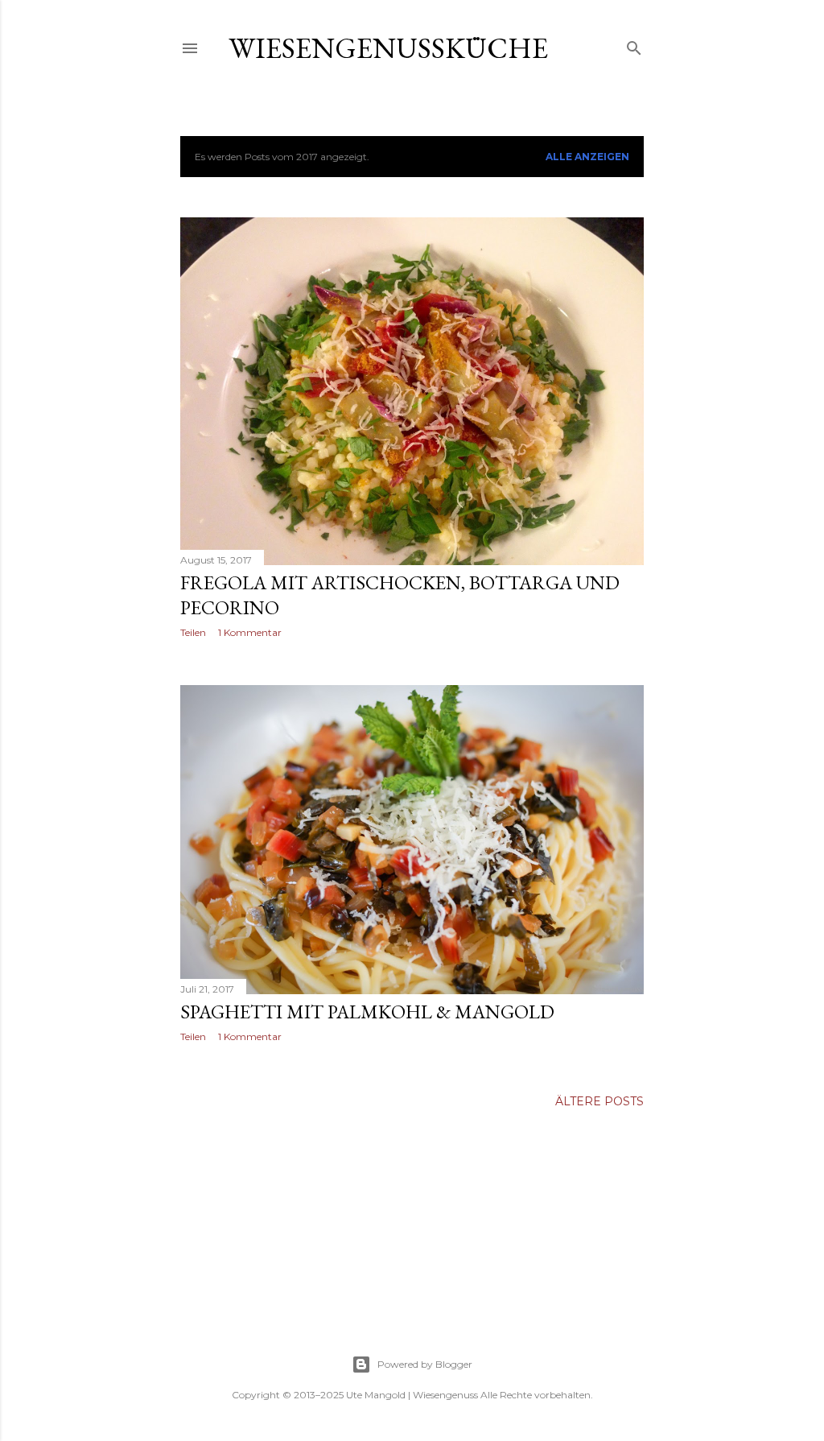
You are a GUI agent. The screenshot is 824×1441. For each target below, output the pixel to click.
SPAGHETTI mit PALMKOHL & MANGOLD (367, 1011)
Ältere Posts (599, 1101)
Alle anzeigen (587, 157)
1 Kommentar (250, 632)
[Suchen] (634, 44)
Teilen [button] (193, 632)
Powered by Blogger (424, 1364)
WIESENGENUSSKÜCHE (388, 48)
